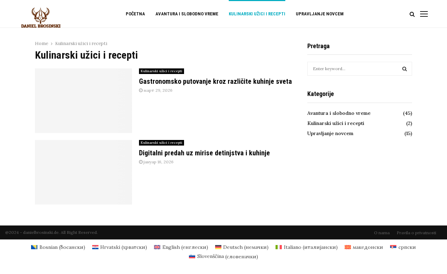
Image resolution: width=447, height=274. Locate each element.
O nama (382, 232)
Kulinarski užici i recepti (257, 13)
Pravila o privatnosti (416, 232)
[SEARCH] (404, 69)
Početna (135, 13)
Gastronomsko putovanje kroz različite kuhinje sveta (215, 81)
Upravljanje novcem (320, 13)
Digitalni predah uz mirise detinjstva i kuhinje (204, 153)
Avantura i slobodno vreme (186, 13)
